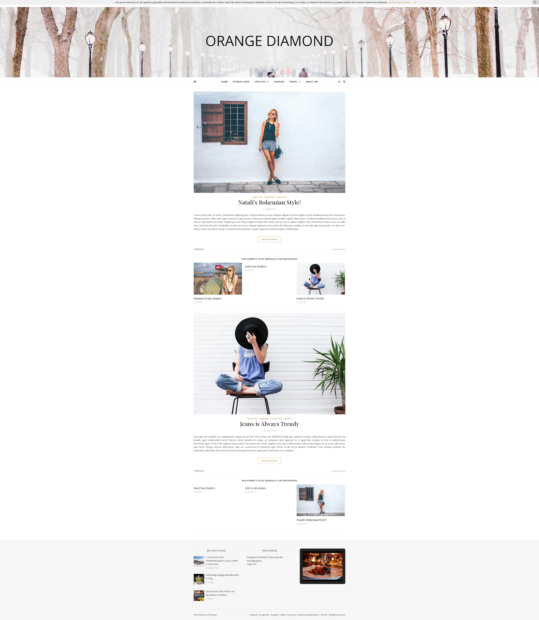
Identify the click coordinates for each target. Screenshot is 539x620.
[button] (316, 573)
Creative (257, 197)
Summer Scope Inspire (207, 298)
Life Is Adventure (255, 488)
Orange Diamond (269, 40)
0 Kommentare (338, 249)
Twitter (283, 615)
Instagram (274, 615)
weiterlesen (269, 239)
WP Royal (212, 615)
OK (415, 2)
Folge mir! (251, 564)
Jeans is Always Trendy (310, 298)
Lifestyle (260, 81)
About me (312, 81)
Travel (293, 81)
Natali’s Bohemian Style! (269, 202)
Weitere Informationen (399, 2)
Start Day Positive (256, 266)
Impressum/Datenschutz (308, 615)
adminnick (199, 249)
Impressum (292, 615)
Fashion (279, 81)
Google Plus (264, 615)
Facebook (254, 615)
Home (224, 81)
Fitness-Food (241, 81)
